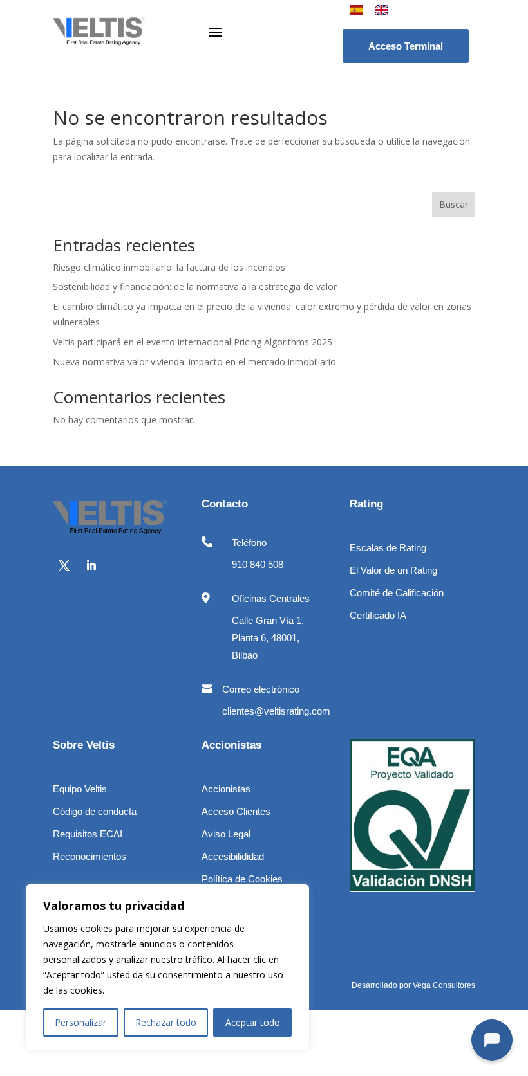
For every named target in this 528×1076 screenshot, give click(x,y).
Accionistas (226, 788)
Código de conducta (95, 811)
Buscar (453, 204)
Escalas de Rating (388, 547)
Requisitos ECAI (87, 833)
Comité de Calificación (397, 592)
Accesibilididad (233, 856)
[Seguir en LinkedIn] (91, 566)
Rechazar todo (165, 1022)
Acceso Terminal (405, 46)
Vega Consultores (444, 985)
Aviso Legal (226, 833)
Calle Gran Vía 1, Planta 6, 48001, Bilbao (268, 638)
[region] (167, 967)
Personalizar (80, 1022)
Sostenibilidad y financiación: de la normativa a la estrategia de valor (195, 286)
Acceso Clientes (236, 811)
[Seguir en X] (64, 566)
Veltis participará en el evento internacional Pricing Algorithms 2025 (192, 342)
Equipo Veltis (80, 788)
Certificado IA (378, 615)
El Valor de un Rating (393, 570)
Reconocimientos (89, 856)
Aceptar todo (252, 1022)
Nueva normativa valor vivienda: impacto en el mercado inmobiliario (194, 362)
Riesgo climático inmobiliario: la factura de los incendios (169, 267)
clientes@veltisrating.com (276, 711)
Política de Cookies (242, 878)
